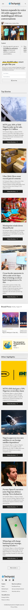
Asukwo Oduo (15, 23)
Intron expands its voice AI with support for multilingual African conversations (13, 14)
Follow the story (11, 142)
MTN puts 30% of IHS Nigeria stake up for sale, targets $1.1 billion (12, 127)
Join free (15, 80)
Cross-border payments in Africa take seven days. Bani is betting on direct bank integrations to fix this (13, 277)
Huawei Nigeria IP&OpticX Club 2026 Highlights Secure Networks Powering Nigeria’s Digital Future (10, 331)
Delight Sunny (8, 23)
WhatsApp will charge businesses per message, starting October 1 (12, 543)
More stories (13, 568)
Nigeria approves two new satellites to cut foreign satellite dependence (13, 440)
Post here (15, 347)
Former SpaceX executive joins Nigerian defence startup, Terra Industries (13, 492)
